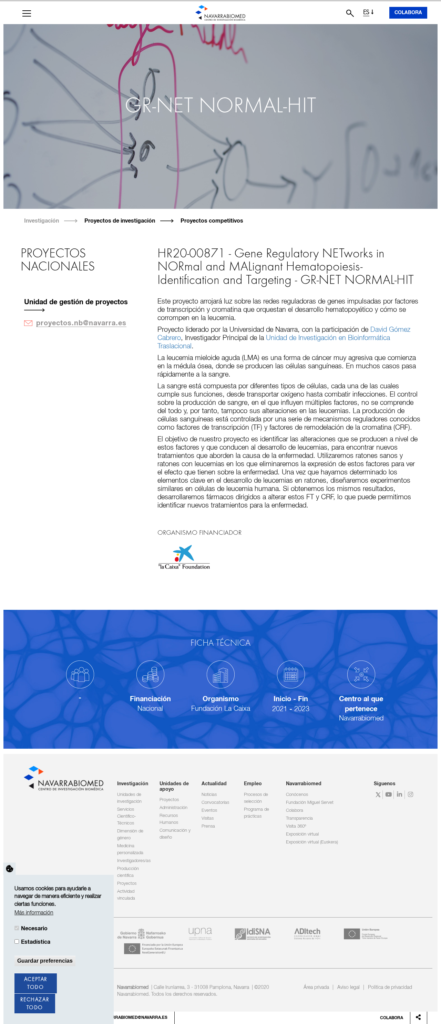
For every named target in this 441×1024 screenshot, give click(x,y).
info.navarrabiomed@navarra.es (128, 1018)
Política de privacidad (390, 987)
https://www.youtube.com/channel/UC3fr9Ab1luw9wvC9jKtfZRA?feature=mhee (389, 794)
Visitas (208, 818)
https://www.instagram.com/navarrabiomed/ (411, 794)
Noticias (209, 794)
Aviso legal (348, 987)
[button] (26, 13)
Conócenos (297, 794)
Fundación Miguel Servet (310, 802)
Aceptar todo (35, 984)
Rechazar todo (34, 1004)
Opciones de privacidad (9, 869)
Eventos (209, 810)
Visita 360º (296, 826)
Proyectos (126, 883)
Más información (33, 913)
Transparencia (299, 818)
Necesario (34, 929)
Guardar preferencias (45, 961)
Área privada (316, 987)
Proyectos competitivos (212, 221)
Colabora (408, 12)
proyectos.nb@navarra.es (81, 323)
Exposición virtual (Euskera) (312, 842)
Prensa (208, 826)
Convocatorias (215, 802)
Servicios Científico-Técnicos (126, 816)
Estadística (35, 942)
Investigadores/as (134, 861)
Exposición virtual (302, 834)
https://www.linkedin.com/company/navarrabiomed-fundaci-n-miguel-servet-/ (400, 794)
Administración (173, 808)
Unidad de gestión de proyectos (76, 302)
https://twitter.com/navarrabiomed (378, 794)
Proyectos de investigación (119, 221)
